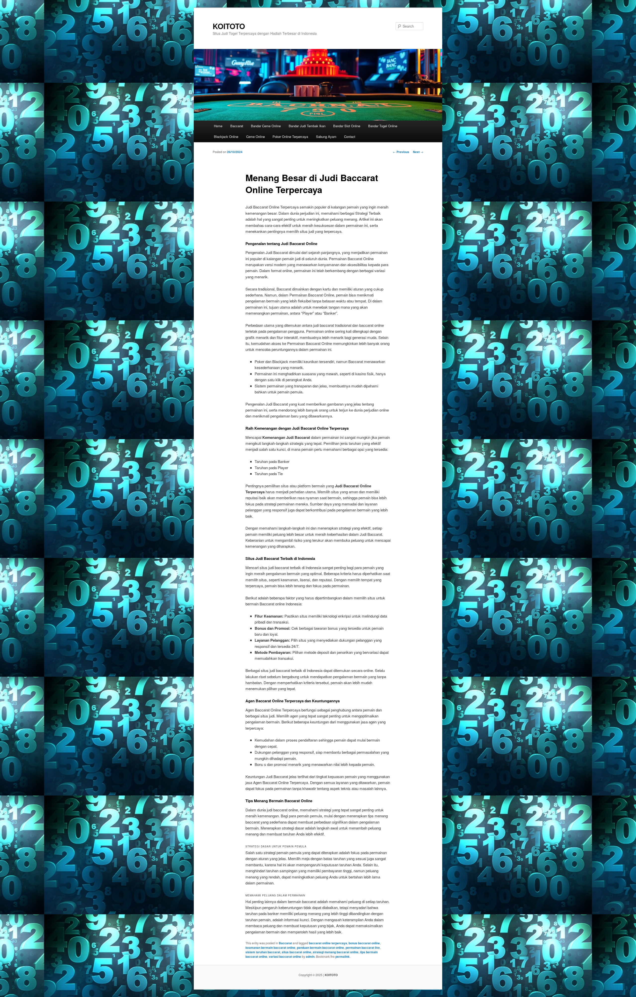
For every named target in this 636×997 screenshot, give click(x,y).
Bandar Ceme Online (266, 126)
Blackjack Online (226, 136)
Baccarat (236, 126)
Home (218, 126)
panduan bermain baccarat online (320, 947)
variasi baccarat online (285, 956)
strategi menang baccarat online (335, 952)
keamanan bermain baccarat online (270, 947)
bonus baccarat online (364, 943)
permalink (342, 956)
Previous (401, 152)
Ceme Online (255, 136)
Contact (349, 136)
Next (418, 152)
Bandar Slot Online (346, 126)
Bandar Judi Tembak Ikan (307, 126)
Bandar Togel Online (382, 126)
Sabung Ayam (326, 136)
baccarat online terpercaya (328, 943)
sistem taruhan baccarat (262, 952)
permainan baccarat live (363, 947)
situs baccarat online (296, 952)
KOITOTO (229, 26)
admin (310, 956)
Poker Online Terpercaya (290, 136)
